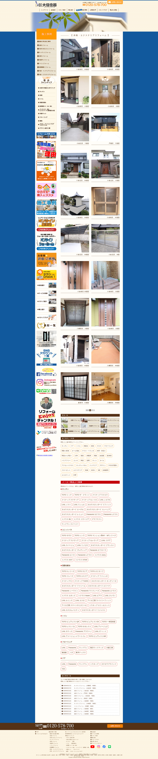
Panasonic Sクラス (93, 514)
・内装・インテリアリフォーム (56, 749)
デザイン (103, 465)
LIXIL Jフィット (100, 631)
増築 (95, 455)
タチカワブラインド (108, 664)
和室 (82, 460)
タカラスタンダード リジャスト (94, 610)
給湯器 (102, 455)
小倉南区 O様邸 (83, 106)
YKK (63, 669)
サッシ (94, 460)
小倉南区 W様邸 (113, 217)
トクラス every (100, 555)
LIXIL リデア (106, 540)
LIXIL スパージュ (68, 545)
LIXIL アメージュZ (101, 626)
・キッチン (67, 741)
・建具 (66, 751)
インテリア (93, 465)
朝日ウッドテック (96, 648)
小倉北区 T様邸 (83, 143)
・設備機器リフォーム (54, 747)
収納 (86, 470)
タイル (102, 460)
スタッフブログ (103, 10)
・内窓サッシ (68, 749)
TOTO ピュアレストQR (70, 622)
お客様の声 (93, 10)
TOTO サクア (82, 571)
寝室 (82, 455)
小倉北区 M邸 (114, 254)
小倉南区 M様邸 (82, 69)
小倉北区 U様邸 (113, 180)
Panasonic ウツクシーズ (90, 591)
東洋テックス (81, 652)
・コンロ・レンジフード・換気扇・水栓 (77, 747)
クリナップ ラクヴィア (70, 540)
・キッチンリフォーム (54, 739)
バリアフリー (66, 460)
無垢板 (64, 652)
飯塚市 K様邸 (83, 402)
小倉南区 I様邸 (114, 106)
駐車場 (109, 455)
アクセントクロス (67, 465)
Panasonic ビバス (68, 555)
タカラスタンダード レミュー (73, 514)
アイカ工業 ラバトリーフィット (99, 600)
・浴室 (72, 741)
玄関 (88, 460)
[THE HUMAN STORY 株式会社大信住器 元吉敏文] (46, 455)
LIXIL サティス (67, 631)
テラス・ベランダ (88, 451)
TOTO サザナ (67, 535)
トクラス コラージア (81, 519)
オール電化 (75, 451)
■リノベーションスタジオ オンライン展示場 (75, 731)
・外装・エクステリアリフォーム (56, 751)
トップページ (44, 10)
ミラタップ (94, 664)
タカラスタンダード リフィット (99, 505)
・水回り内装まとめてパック (71, 739)
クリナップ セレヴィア (90, 540)
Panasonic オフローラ (98, 550)
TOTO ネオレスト (84, 626)
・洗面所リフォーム (53, 743)
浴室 (92, 446)
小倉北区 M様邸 (82, 180)
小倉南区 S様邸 (113, 328)
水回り (93, 470)
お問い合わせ (95, 741)
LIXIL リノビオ (82, 545)
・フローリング (75, 749)
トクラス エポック (68, 595)
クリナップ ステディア (70, 500)
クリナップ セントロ (89, 500)
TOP (37, 731)
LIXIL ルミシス (67, 600)
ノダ (71, 652)
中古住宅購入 (113, 465)
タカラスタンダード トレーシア (98, 509)
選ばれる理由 (113, 10)
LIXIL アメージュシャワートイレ (74, 636)
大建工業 (109, 648)
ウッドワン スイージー (70, 524)
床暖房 (89, 455)
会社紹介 (53, 10)
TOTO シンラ (80, 535)
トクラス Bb (66, 519)
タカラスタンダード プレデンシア (74, 550)
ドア (71, 446)
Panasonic (72, 648)
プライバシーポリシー (97, 743)
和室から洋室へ (67, 455)
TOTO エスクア (82, 576)
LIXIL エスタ (80, 600)
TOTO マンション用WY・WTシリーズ (102, 535)
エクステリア (77, 470)
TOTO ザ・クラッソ (82, 495)
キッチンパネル (81, 465)
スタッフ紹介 (62, 10)
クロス (99, 446)
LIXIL (64, 648)
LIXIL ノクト (66, 505)
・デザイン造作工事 (69, 737)
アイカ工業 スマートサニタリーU (74, 605)
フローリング (108, 446)
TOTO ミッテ (67, 495)
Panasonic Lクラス (111, 514)
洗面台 (86, 446)
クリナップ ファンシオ (99, 576)
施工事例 (84, 10)
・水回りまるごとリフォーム (55, 737)
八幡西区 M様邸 (113, 365)
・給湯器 (71, 745)
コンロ (75, 460)
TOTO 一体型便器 (108, 622)
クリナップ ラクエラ (100, 495)
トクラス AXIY (67, 560)
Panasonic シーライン (70, 591)
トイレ (78, 446)
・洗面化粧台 (73, 743)
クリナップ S (67, 581)
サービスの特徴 (95, 733)
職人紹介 (70, 10)
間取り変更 (65, 451)
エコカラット (66, 475)
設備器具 (106, 470)
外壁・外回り (101, 451)
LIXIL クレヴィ (110, 595)
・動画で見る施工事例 (54, 733)
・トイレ (67, 743)
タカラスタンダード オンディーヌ (103, 581)
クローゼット (66, 470)
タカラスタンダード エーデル (73, 509)
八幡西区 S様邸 (83, 328)
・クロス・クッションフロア (75, 751)
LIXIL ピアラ (97, 595)
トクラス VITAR (81, 560)
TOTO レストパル (68, 626)
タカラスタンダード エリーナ (99, 586)
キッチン (65, 446)
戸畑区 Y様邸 (114, 143)
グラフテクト (97, 519)
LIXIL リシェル (79, 505)
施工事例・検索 (53, 731)
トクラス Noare (84, 595)
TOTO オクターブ (97, 571)
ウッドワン (83, 648)
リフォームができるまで (41, 733)
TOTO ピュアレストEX (90, 622)
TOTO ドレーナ (67, 576)
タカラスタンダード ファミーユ (73, 586)
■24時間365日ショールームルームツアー (74, 733)
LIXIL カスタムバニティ (70, 610)
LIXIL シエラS (105, 500)
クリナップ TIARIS (81, 581)
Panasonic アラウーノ (83, 631)
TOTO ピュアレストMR (97, 636)
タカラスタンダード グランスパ (102, 545)
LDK (76, 455)
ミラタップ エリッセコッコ (99, 605)
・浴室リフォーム (53, 741)
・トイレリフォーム (53, 745)
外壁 (74, 475)
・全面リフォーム (53, 735)
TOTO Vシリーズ (68, 571)
